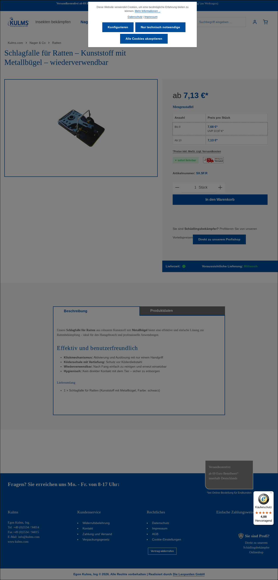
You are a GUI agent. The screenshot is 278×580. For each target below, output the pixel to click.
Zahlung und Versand (97, 534)
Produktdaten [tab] (161, 310)
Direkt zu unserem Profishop (219, 239)
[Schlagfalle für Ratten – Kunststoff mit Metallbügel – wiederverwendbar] (81, 128)
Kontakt (88, 528)
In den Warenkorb (220, 199)
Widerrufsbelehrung (96, 523)
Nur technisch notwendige (160, 27)
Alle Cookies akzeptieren (144, 38)
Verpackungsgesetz (96, 539)
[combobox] (221, 22)
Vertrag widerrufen (162, 551)
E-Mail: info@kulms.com (24, 537)
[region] (81, 128)
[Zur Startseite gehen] (18, 22)
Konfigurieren (118, 27)
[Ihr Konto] (255, 22)
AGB (155, 534)
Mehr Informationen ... (148, 11)
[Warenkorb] (265, 22)
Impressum (159, 528)
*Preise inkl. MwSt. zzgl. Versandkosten (197, 151)
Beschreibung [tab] (75, 311)
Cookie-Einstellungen (166, 539)
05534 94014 (134, 484)
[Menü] (271, 493)
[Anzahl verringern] (177, 187)
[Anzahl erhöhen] (220, 187)
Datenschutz (160, 523)
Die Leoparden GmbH (189, 574)
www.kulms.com (18, 541)
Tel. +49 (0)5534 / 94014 (23, 527)
